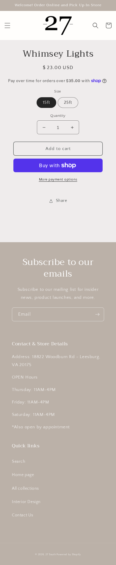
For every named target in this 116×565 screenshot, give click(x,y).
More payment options (58, 179)
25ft (68, 102)
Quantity (57, 116)
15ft (46, 102)
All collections (25, 488)
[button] (7, 25)
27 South (51, 554)
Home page (23, 475)
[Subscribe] (97, 314)
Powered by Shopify (69, 554)
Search (19, 461)
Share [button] (61, 200)
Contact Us (22, 515)
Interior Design (26, 501)
